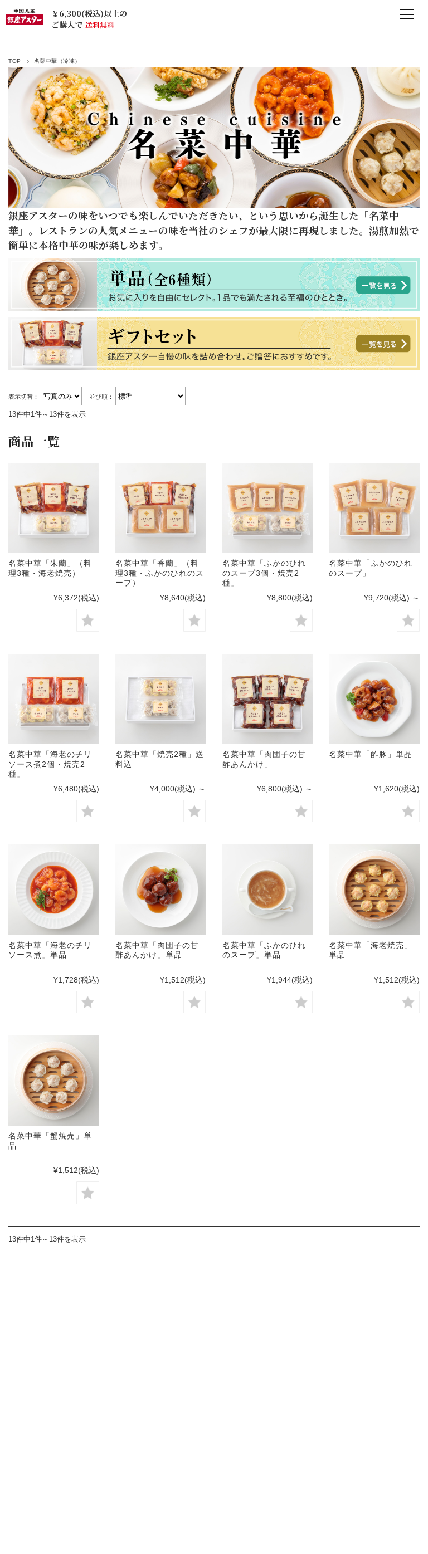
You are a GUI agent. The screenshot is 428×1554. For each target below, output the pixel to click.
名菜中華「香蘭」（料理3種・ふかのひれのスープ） (159, 573)
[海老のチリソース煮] (53, 889)
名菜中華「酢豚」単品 (370, 754)
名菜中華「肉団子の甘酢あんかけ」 (264, 759)
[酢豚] (374, 699)
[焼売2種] (160, 699)
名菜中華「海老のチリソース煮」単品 (50, 950)
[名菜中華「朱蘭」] (53, 508)
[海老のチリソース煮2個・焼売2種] (53, 699)
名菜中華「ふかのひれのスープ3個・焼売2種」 (264, 573)
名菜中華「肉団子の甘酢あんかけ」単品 (157, 950)
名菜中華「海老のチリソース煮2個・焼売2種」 (50, 764)
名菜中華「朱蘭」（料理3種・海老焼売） (50, 568)
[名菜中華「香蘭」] (160, 508)
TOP (14, 61)
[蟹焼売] (53, 1080)
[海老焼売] (374, 889)
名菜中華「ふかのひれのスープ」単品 (264, 950)
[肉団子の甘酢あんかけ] (267, 699)
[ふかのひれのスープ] (374, 508)
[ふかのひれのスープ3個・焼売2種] (267, 508)
